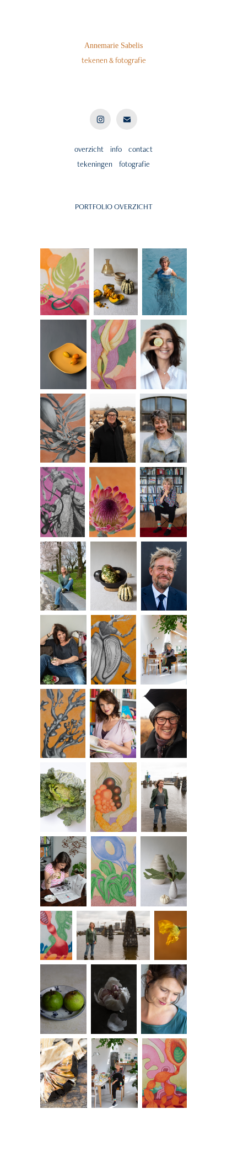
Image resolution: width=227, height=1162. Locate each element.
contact (140, 149)
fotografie (134, 164)
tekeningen (94, 164)
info (116, 149)
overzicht (89, 149)
